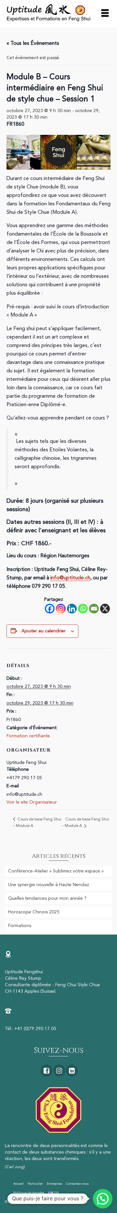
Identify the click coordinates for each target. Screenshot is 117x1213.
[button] (102, 1198)
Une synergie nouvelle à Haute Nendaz (48, 885)
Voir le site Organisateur (31, 802)
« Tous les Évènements (32, 43)
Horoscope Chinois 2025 (33, 912)
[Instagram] (61, 608)
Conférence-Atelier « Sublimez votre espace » (56, 871)
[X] (105, 608)
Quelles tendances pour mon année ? (47, 898)
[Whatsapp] (83, 608)
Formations (19, 925)
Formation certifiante (28, 736)
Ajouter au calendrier (43, 631)
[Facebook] (50, 608)
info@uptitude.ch (70, 578)
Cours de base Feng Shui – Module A (85, 823)
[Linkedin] (72, 608)
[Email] (94, 608)
